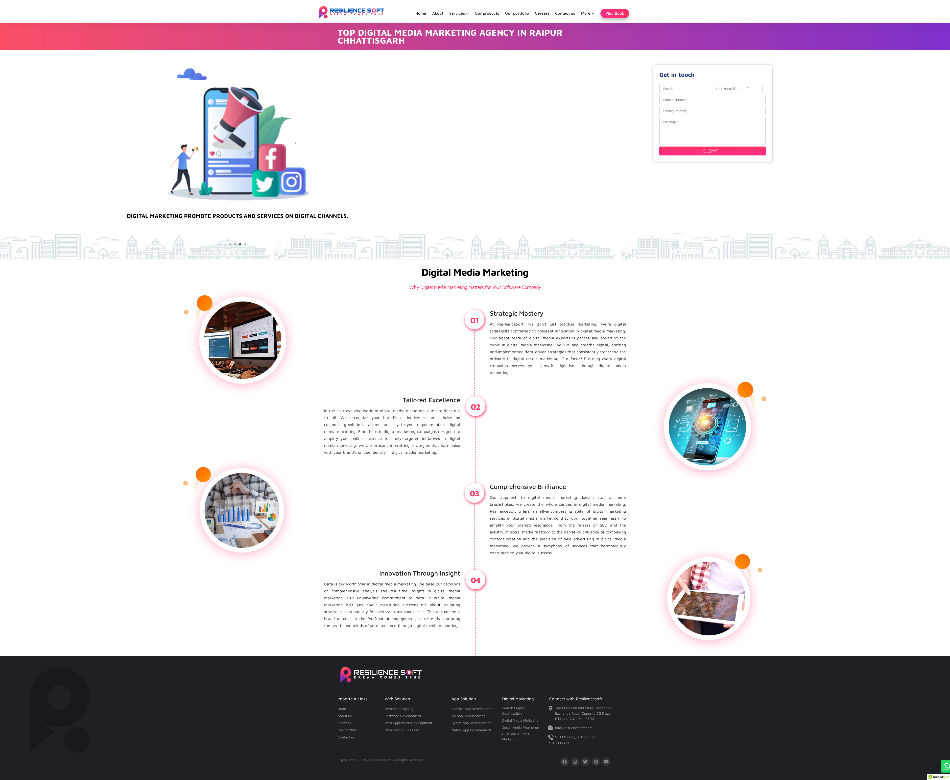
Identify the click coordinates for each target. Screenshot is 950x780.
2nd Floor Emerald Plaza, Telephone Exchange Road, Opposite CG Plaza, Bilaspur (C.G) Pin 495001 (583, 713)
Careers (542, 13)
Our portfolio (517, 13)
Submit (710, 150)
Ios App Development (468, 716)
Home (420, 13)
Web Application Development (408, 723)
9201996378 (559, 743)
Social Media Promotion (520, 727)
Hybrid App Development (471, 723)
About (437, 13)
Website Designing (399, 708)
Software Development (403, 716)
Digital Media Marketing (520, 720)
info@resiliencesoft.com (574, 728)
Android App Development (472, 708)
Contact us (565, 13)
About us (345, 716)
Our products (487, 13)
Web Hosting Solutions (402, 730)
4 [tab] (244, 244)
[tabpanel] (237, 228)
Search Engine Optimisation (513, 710)
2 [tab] (235, 244)
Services (344, 723)
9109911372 (564, 737)
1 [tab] (230, 244)
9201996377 (585, 737)
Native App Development (471, 730)
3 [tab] (240, 244)
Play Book (614, 13)
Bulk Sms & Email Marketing (515, 736)
